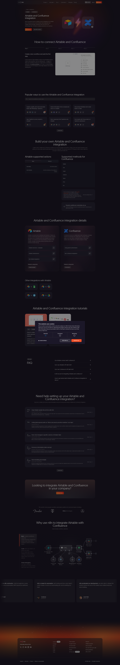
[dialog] (60, 332)
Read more (44, 330)
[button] (42, 340)
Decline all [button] (65, 340)
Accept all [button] (76, 340)
